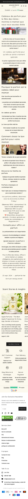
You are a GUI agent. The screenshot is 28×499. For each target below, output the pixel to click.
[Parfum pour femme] (14, 150)
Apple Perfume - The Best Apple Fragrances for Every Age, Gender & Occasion (11, 319)
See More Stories (14, 344)
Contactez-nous (5, 463)
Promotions (4, 460)
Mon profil (4, 429)
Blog (3, 458)
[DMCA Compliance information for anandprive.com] (20, 418)
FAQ (3, 435)
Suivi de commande (6, 432)
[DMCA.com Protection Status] (7, 418)
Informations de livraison (8, 437)
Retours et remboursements (8, 440)
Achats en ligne (5, 443)
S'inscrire (22, 409)
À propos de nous (6, 455)
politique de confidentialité (8, 446)
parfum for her (20, 275)
